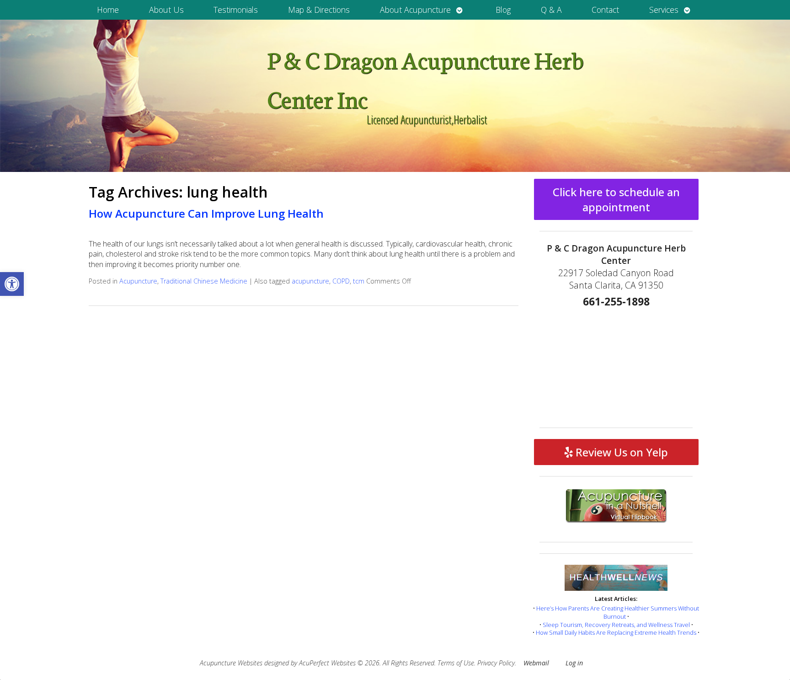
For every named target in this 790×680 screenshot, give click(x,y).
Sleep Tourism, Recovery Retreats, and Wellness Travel (616, 625)
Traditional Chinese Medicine (203, 281)
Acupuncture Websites (231, 663)
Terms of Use (456, 663)
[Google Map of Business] (616, 364)
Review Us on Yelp (620, 452)
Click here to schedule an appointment (616, 199)
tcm (358, 281)
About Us (166, 9)
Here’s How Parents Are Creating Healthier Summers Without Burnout (617, 612)
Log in (574, 663)
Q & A (551, 9)
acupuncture (310, 281)
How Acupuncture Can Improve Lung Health (206, 213)
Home (108, 9)
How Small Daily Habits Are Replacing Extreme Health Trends (616, 632)
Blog (503, 9)
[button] (12, 284)
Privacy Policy (496, 663)
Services (663, 9)
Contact (605, 9)
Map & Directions (319, 9)
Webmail (536, 663)
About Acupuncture (415, 9)
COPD (341, 281)
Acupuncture (138, 281)
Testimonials (236, 9)
